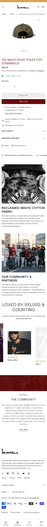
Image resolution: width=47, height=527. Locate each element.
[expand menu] (2, 7)
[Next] (27, 51)
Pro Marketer (34, 498)
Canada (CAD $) (18, 492)
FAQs (20, 478)
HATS (12, 14)
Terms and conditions (31, 512)
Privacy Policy (15, 512)
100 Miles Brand (14, 498)
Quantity (5, 81)
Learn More (23, 430)
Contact (12, 478)
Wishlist (27, 478)
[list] (23, 35)
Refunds (5, 512)
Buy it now (23, 102)
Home (4, 14)
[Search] (38, 7)
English (4, 492)
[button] (43, 7)
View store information (13, 113)
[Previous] (20, 51)
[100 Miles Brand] (23, 6)
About (4, 478)
